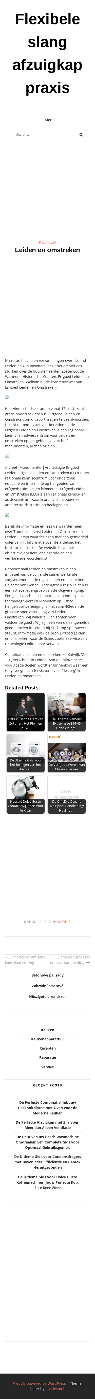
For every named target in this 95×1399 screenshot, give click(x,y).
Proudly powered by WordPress (39, 1383)
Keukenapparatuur (47, 1039)
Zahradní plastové (47, 985)
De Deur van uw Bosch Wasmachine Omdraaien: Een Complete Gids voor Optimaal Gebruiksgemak (47, 1142)
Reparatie (47, 1057)
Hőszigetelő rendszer (47, 996)
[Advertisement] (47, 190)
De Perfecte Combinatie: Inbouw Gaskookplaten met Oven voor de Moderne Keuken (47, 1107)
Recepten (48, 1048)
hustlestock (55, 1388)
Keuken (47, 242)
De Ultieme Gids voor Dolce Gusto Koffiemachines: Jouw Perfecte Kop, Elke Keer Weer (47, 1182)
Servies (47, 1067)
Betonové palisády (47, 975)
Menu (50, 119)
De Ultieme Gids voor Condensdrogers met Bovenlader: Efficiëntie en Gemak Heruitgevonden (47, 1162)
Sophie (64, 922)
